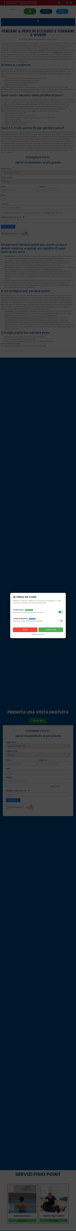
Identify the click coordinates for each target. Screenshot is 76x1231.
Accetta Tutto (51, 630)
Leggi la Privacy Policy (38, 634)
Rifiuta (25, 630)
